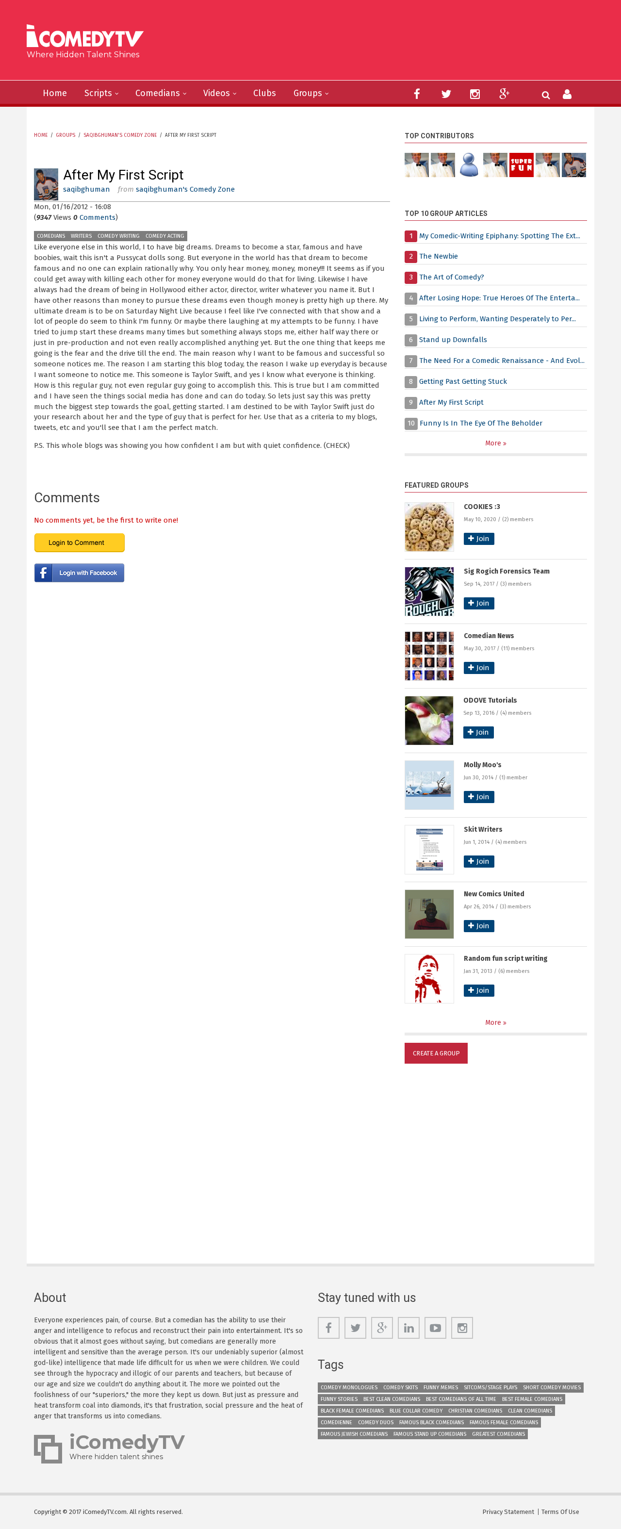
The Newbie (438, 256)
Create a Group (436, 1053)
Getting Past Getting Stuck (463, 381)
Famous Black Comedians (431, 1422)
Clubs (264, 93)
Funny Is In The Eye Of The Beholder (481, 423)
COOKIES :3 (482, 507)
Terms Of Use (560, 1512)
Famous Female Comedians (504, 1422)
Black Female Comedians (352, 1411)
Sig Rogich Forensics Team (507, 571)
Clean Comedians (530, 1411)
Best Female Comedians (532, 1399)
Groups (308, 93)
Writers (81, 236)
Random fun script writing (506, 958)
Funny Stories (339, 1399)
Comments (97, 217)
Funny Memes (441, 1387)
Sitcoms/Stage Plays (490, 1387)
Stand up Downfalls (453, 339)
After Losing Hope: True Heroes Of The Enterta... (499, 298)
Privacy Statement (508, 1512)
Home (55, 93)
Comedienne (336, 1422)
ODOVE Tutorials (490, 700)
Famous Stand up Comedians (429, 1434)
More (494, 443)
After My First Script (451, 402)
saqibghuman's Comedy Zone (120, 135)
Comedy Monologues (349, 1387)
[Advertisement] (385, 44)
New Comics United (494, 894)
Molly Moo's (483, 765)
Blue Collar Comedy (416, 1411)
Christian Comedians (475, 1411)
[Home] (89, 37)
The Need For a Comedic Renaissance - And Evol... (502, 360)
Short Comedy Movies (552, 1387)
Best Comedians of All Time (461, 1399)
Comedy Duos (375, 1422)
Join (483, 538)
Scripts (98, 93)
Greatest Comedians (498, 1434)
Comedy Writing (119, 236)
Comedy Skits (400, 1387)
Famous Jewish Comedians (354, 1434)
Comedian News (489, 636)
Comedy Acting (165, 236)
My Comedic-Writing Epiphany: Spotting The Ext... (499, 235)
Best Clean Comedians (391, 1399)
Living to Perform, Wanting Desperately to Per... (497, 318)
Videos (216, 93)
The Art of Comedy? (451, 277)
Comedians (157, 93)
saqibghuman (86, 189)
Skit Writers (483, 829)
